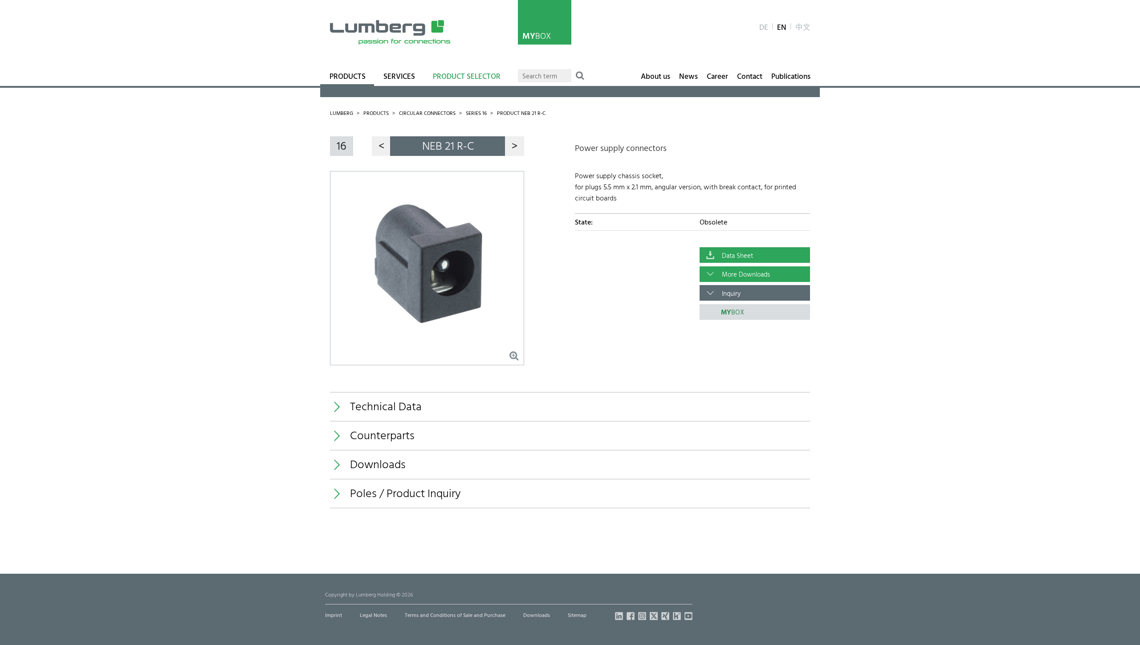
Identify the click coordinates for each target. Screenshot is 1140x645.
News (688, 77)
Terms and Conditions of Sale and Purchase (455, 615)
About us (655, 77)
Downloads (536, 615)
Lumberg (341, 113)
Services (399, 77)
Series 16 (476, 113)
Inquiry (731, 294)
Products (348, 77)
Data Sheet (737, 256)
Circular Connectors (427, 113)
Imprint (333, 615)
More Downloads (746, 274)
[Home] (390, 32)
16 (341, 147)
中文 (802, 28)
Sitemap (577, 615)
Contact (749, 77)
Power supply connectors (621, 148)
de (763, 28)
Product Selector (467, 77)
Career (717, 77)
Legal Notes (373, 615)
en (781, 28)
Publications (790, 77)
